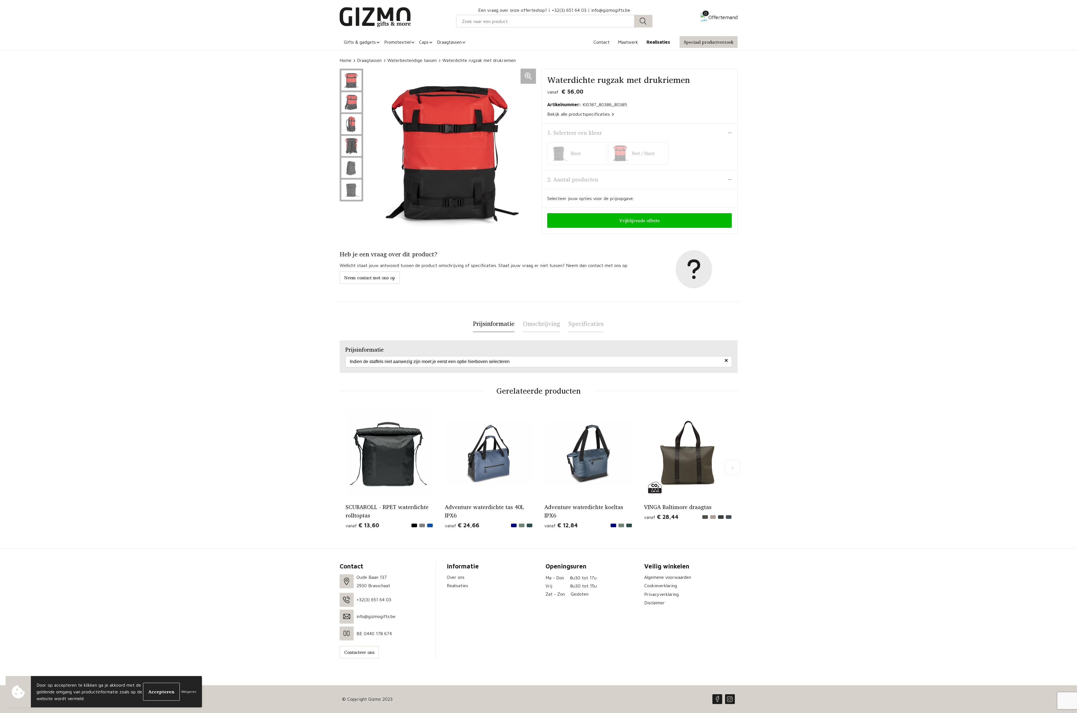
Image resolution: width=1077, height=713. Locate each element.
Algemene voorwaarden (667, 577)
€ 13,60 (362, 525)
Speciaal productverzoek (708, 42)
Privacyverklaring (661, 594)
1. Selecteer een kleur (574, 132)
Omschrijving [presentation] (541, 324)
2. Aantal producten (572, 179)
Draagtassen (369, 60)
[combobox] (545, 21)
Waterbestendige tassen (412, 60)
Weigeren (188, 691)
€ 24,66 (462, 525)
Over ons (455, 577)
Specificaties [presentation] (586, 324)
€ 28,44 (661, 517)
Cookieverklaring (660, 585)
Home (345, 60)
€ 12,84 (561, 525)
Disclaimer (654, 602)
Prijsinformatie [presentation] (493, 324)
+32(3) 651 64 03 (569, 10)
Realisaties (457, 585)
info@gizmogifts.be (610, 10)
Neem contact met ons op (369, 277)
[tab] (493, 323)
